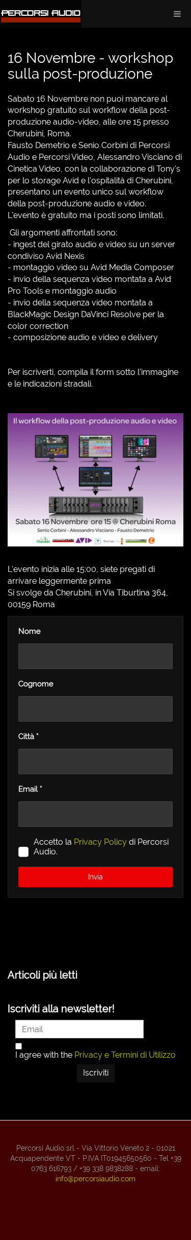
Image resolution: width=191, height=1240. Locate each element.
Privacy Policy (100, 842)
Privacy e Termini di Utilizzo (125, 1055)
